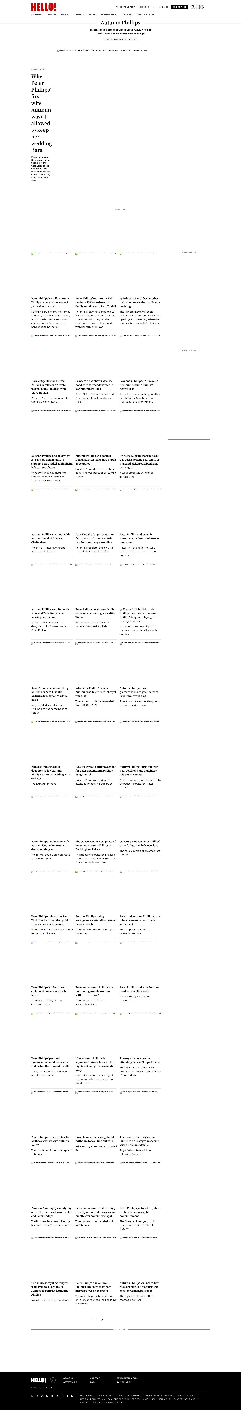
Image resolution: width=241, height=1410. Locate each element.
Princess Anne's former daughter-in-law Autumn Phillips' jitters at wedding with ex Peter (50, 772)
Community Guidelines (129, 1396)
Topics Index (124, 1382)
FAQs (93, 1382)
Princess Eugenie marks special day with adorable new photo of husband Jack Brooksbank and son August (139, 461)
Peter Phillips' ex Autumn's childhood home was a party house (48, 991)
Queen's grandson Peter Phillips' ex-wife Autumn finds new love (140, 843)
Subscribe (180, 7)
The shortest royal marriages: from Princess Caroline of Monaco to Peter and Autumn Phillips (49, 1289)
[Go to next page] (102, 1319)
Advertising (70, 1382)
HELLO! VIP (149, 15)
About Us (68, 1378)
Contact (95, 1378)
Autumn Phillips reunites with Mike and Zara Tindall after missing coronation (50, 613)
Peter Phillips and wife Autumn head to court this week (139, 989)
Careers (85, 1402)
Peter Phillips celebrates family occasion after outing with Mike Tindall (95, 613)
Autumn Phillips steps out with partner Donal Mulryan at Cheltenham (50, 538)
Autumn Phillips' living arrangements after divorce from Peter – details (95, 920)
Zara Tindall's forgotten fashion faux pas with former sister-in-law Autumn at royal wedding (95, 538)
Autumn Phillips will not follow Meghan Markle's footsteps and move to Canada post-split (139, 1287)
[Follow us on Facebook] (37, 1396)
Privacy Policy (185, 1396)
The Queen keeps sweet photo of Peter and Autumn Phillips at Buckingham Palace (95, 845)
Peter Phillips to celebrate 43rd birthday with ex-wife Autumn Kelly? (50, 1141)
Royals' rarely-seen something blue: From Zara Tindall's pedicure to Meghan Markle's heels (50, 694)
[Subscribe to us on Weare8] (67, 1396)
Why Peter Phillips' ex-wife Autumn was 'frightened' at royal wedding (95, 692)
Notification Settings (92, 1399)
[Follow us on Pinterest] (62, 1396)
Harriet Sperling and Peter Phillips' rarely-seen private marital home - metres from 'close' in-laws (48, 387)
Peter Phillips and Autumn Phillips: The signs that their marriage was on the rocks (93, 1287)
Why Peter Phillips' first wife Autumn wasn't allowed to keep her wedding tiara (41, 113)
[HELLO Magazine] (43, 7)
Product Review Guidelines (108, 1402)
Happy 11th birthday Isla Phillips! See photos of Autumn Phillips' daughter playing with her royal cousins (139, 615)
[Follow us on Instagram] (32, 1396)
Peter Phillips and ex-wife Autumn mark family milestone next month (139, 538)
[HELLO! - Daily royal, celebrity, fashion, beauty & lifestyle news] (197, 7)
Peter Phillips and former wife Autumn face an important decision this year (50, 845)
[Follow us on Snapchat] (57, 1396)
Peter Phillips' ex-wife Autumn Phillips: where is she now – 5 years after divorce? (50, 302)
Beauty (92, 15)
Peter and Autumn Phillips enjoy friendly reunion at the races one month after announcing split (95, 1212)
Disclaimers (87, 1396)
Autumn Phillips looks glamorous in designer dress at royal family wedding (139, 692)
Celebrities (37, 15)
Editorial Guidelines (143, 1399)
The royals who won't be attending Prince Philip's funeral (140, 1060)
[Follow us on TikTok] (47, 1396)
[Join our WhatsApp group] (72, 1396)
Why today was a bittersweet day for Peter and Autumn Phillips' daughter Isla (95, 770)
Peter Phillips (137, 33)
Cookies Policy (105, 1396)
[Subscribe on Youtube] (52, 1396)
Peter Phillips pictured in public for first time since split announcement (140, 1212)
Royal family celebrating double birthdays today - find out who (95, 1139)
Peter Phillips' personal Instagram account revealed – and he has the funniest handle (50, 1062)
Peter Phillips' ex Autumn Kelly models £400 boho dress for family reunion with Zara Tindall (95, 302)
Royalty (52, 15)
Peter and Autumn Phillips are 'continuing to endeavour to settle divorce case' (94, 991)
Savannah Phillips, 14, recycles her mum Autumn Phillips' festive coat (139, 385)
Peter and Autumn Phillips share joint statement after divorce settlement (140, 920)
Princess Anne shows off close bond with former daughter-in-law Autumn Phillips (94, 385)
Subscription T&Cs (126, 1378)
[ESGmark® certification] (51, 1380)
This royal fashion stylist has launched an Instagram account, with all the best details (140, 1141)
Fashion (65, 15)
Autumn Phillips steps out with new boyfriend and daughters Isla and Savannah (139, 770)
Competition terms (118, 1399)
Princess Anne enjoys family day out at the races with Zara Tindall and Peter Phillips (51, 1212)
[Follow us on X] (42, 1396)
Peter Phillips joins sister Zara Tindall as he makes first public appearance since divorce (50, 920)
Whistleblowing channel (159, 1396)
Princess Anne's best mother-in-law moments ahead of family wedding (140, 302)
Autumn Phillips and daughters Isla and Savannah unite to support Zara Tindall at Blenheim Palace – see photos (52, 461)
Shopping (126, 15)
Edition (146, 7)
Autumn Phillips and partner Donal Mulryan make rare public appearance (95, 459)
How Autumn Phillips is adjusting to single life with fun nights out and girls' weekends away (94, 1064)
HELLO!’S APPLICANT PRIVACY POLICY (177, 1399)
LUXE (138, 15)
